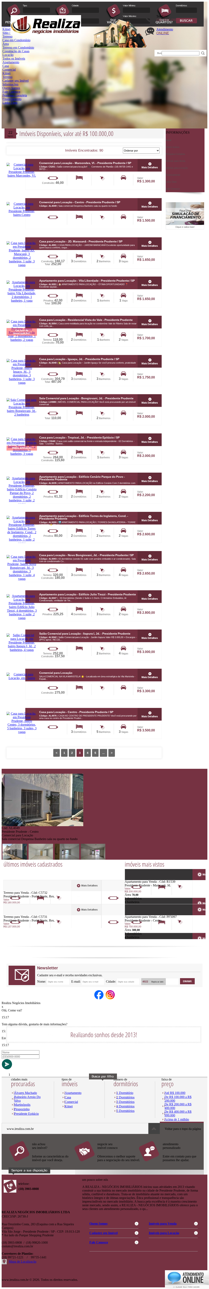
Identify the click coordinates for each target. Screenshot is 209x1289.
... (103, 752)
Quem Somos (11, 88)
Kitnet (6, 73)
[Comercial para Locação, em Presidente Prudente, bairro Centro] (22, 215)
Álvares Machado (25, 1093)
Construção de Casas (15, 51)
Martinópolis (22, 1104)
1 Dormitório (125, 1093)
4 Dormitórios (126, 1106)
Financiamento (11, 99)
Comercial (9, 69)
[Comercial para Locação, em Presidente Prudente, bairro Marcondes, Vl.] (22, 175)
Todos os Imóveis (13, 58)
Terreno (7, 77)
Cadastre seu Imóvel (15, 80)
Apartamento (10, 62)
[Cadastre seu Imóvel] (106, 1163)
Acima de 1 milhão (177, 1119)
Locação (7, 55)
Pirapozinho (22, 1109)
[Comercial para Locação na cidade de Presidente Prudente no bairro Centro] (42, 825)
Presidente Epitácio (26, 1113)
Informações (10, 84)
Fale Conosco (11, 91)
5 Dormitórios (126, 1111)
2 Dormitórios (126, 1097)
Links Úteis (9, 102)
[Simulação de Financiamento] (185, 228)
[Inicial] (46, 33)
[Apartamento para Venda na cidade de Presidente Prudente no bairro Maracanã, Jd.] (140, 879)
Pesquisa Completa (14, 95)
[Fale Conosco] (41, 1163)
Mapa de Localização (22, 1261)
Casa (5, 66)
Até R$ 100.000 (175, 1093)
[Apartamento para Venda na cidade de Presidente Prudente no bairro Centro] (140, 914)
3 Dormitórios (126, 1102)
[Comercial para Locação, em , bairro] (22, 678)
